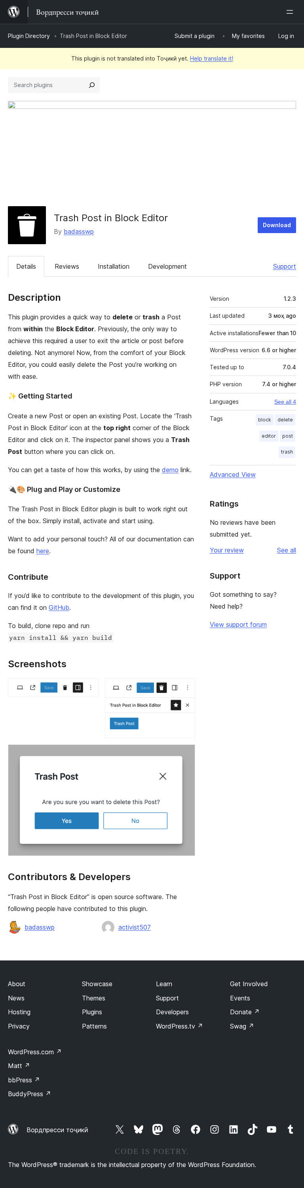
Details (26, 266)
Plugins (92, 1012)
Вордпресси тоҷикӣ (57, 1130)
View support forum (238, 624)
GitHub (59, 607)
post (287, 436)
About (16, 984)
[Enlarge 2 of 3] (184, 689)
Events (240, 998)
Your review (227, 550)
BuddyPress (29, 1094)
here (42, 551)
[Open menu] (291, 12)
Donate (245, 1012)
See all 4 (285, 402)
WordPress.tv (179, 1026)
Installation (113, 266)
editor (269, 436)
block (264, 420)
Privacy (19, 1026)
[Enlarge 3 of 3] (184, 755)
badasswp (79, 231)
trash (287, 452)
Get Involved (249, 984)
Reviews (67, 266)
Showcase (97, 984)
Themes (93, 998)
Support (284, 266)
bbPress (24, 1080)
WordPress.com (35, 1052)
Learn (164, 984)
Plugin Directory (29, 35)
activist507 (134, 927)
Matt (19, 1066)
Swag (242, 1026)
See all (286, 550)
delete (285, 420)
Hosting (19, 1012)
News (16, 998)
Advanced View (233, 474)
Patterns (94, 1026)
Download (277, 225)
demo (170, 470)
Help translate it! (211, 58)
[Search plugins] (92, 85)
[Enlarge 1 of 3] (88, 689)
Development (167, 266)
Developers (172, 1012)
